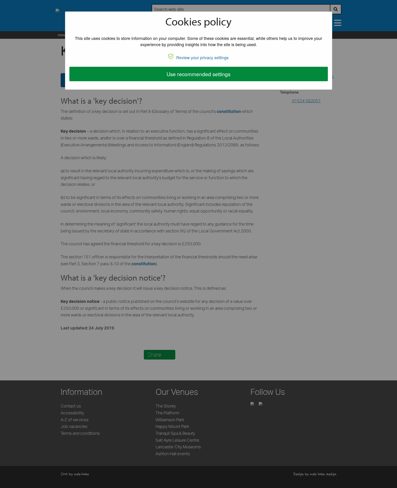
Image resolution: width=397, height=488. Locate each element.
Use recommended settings (198, 74)
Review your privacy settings (202, 57)
